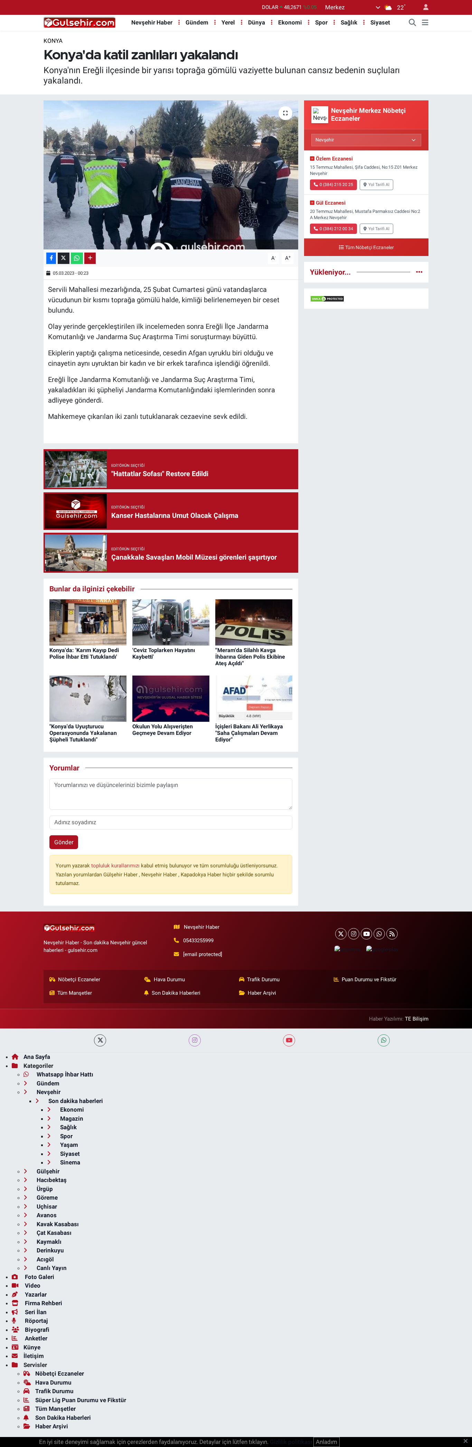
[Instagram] (353, 933)
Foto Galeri (38, 1276)
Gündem (197, 22)
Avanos (46, 1215)
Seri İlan (35, 1312)
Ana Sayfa (36, 1056)
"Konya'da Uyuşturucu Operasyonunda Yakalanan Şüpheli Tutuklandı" (83, 733)
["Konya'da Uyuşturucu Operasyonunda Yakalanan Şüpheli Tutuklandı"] (87, 698)
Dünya (256, 22)
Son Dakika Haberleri (176, 993)
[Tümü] (419, 271)
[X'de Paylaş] (63, 258)
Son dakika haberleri (75, 1100)
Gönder (64, 842)
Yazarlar (35, 1294)
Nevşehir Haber (151, 22)
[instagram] (195, 1040)
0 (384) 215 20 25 (336, 184)
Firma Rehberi (42, 1303)
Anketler (35, 1338)
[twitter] (100, 1040)
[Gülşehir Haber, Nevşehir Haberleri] (80, 22)
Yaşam (68, 1144)
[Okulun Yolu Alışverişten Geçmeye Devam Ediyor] (170, 698)
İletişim (33, 1355)
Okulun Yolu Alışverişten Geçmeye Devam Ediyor (162, 729)
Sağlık (349, 22)
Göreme (46, 1197)
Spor (321, 22)
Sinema (69, 1162)
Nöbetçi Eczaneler (79, 979)
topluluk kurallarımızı (116, 866)
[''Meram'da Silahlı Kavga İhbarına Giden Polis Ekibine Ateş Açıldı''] (253, 621)
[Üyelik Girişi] (422, 7)
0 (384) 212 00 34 (336, 228)
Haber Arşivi (262, 993)
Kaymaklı (48, 1241)
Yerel (228, 22)
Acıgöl (44, 1259)
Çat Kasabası (53, 1232)
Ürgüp (44, 1188)
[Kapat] (467, 1441)
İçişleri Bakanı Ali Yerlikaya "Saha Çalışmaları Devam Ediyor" (249, 733)
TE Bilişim (416, 1019)
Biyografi (36, 1329)
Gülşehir (47, 1171)
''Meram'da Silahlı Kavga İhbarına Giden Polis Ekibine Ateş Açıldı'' (250, 657)
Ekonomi (290, 22)
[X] (341, 933)
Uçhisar (46, 1206)
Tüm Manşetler (74, 993)
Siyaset (380, 22)
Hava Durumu (169, 979)
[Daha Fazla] (90, 258)
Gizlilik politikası (291, 1441)
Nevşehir (47, 1092)
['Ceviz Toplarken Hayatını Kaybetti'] (170, 621)
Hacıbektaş (51, 1180)
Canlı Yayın (51, 1267)
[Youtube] (366, 933)
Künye (31, 1347)
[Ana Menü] (425, 22)
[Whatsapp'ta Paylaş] (77, 258)
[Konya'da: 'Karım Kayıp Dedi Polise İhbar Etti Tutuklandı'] (87, 621)
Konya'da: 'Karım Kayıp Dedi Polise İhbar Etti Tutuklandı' (84, 653)
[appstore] (347, 949)
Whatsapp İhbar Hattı (64, 1074)
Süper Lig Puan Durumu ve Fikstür (80, 1400)
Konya (53, 40)
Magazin (71, 1118)
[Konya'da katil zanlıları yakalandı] (171, 174)
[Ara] (412, 22)
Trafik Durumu (263, 979)
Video (31, 1285)
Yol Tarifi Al (378, 184)
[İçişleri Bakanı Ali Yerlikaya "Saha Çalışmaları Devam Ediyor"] (253, 698)
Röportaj (35, 1320)
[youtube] (289, 1040)
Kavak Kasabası (57, 1224)
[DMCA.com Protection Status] (327, 298)
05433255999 (198, 940)
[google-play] (382, 949)
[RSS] (392, 933)
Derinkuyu (49, 1250)
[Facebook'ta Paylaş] (51, 258)
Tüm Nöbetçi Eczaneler (369, 247)
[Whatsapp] (379, 933)
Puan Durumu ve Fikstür (369, 979)
